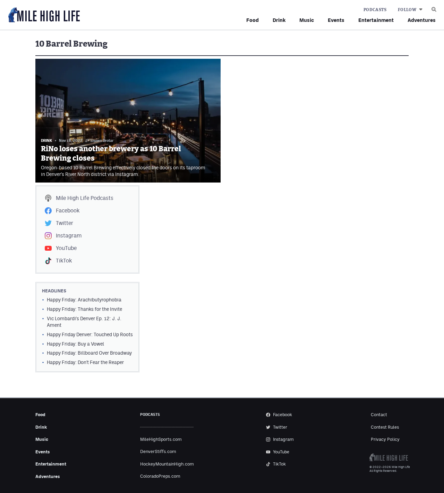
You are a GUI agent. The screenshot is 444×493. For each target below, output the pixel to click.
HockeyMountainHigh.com (167, 464)
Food (252, 20)
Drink (279, 20)
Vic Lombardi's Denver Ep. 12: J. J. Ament (84, 322)
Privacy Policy (385, 439)
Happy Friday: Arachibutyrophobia (84, 299)
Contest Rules (385, 427)
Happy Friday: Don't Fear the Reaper (85, 362)
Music (306, 20)
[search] (434, 7)
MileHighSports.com (161, 439)
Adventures (422, 20)
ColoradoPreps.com (160, 476)
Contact (379, 414)
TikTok (64, 260)
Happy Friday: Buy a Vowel (75, 344)
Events (336, 20)
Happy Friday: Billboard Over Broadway (89, 353)
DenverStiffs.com (158, 451)
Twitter (64, 223)
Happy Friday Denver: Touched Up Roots (90, 334)
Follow (407, 10)
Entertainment (376, 20)
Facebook (67, 210)
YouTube (66, 248)
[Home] (42, 15)
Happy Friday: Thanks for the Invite (84, 309)
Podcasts (375, 10)
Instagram (69, 235)
